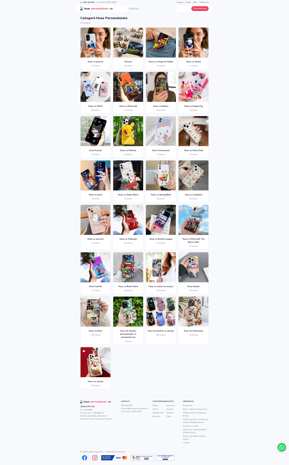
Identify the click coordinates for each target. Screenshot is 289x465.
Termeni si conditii (190, 426)
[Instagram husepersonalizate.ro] (95, 457)
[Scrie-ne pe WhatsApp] (282, 447)
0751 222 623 (89, 2)
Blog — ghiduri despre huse (195, 409)
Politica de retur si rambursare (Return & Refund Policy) (195, 421)
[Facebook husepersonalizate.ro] (84, 457)
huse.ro (98, 8)
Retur (195, 2)
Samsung (171, 405)
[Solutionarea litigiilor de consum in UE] (165, 458)
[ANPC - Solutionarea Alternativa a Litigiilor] (142, 458)
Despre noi (204, 2)
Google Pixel (158, 412)
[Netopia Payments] (115, 458)
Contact (180, 2)
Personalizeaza (200, 8)
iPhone (155, 405)
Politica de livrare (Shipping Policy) (194, 414)
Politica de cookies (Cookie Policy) (194, 437)
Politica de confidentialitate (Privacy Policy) (194, 431)
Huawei (170, 409)
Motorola (156, 416)
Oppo (169, 416)
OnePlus (170, 412)
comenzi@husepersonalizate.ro (134, 408)
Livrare (188, 2)
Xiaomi (155, 409)
